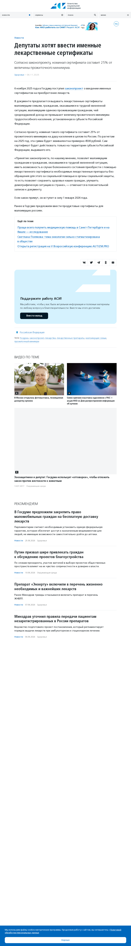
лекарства (50, 338)
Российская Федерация (32, 332)
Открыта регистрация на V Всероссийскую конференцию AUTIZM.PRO (63, 246)
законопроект (74, 88)
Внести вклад (34, 315)
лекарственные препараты (71, 338)
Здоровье (19, 74)
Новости (19, 37)
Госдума (24, 338)
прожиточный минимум (26, 341)
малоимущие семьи (96, 338)
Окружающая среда (36, 486)
